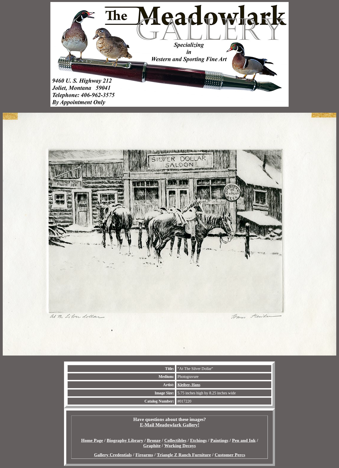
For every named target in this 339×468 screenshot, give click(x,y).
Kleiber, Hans (188, 385)
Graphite (152, 445)
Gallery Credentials (113, 454)
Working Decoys (180, 445)
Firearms (144, 454)
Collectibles (175, 440)
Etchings (198, 440)
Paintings (219, 440)
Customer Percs (230, 454)
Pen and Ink (244, 440)
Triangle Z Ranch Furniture (184, 454)
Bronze (154, 440)
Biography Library (125, 440)
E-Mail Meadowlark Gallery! (169, 424)
